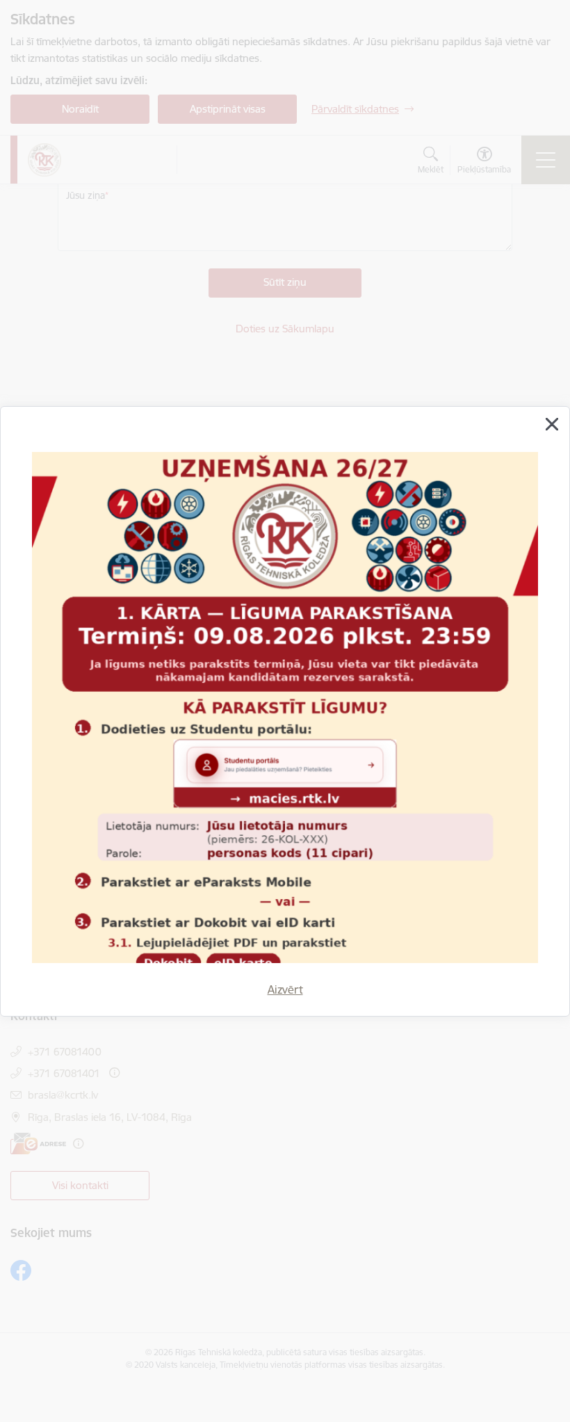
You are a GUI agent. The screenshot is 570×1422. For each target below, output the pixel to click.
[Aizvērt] (552, 424)
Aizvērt (285, 989)
